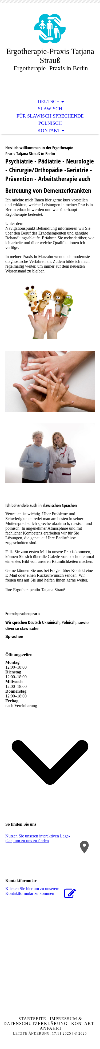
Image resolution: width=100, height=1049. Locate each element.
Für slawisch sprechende (50, 116)
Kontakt (48, 130)
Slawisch (50, 108)
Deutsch (49, 101)
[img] (50, 28)
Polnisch (50, 123)
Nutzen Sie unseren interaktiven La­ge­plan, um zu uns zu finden (37, 838)
